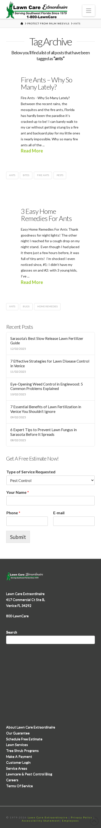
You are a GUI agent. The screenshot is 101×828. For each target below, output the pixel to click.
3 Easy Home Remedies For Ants (46, 214)
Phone (13, 512)
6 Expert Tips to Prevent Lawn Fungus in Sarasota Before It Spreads (43, 432)
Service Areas (16, 768)
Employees (70, 820)
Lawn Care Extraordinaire (48, 817)
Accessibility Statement (41, 820)
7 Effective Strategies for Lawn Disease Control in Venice (49, 363)
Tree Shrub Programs (22, 750)
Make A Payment (19, 756)
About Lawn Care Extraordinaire (30, 727)
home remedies (47, 306)
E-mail (58, 512)
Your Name (17, 492)
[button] (88, 10)
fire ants (43, 175)
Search (11, 632)
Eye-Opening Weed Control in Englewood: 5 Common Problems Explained (46, 386)
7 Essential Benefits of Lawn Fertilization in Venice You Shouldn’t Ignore (45, 409)
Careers (12, 780)
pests (60, 175)
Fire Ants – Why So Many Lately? (46, 83)
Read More (32, 150)
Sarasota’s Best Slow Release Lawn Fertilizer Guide (46, 340)
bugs (26, 306)
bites (26, 175)
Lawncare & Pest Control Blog (29, 774)
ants (12, 175)
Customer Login (18, 762)
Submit (18, 537)
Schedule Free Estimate (24, 739)
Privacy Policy (81, 817)
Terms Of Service (19, 786)
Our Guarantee (18, 733)
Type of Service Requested (30, 471)
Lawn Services (17, 744)
